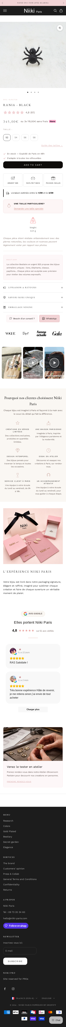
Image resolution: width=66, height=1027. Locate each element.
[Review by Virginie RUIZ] (19, 649)
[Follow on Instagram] (13, 988)
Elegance (8, 847)
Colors (6, 826)
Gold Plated (9, 831)
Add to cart (33, 165)
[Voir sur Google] (13, 651)
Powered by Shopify (44, 1005)
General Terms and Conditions (20, 879)
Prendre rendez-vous (19, 782)
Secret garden (11, 842)
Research (8, 820)
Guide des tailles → (52, 145)
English (47, 998)
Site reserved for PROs (15, 979)
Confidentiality (11, 884)
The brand (9, 863)
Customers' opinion (14, 868)
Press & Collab (11, 874)
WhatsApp (51, 318)
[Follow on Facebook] (4, 988)
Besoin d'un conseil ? (24, 318)
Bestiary (7, 836)
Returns (7, 889)
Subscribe (15, 961)
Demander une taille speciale (28, 208)
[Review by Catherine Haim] (19, 677)
